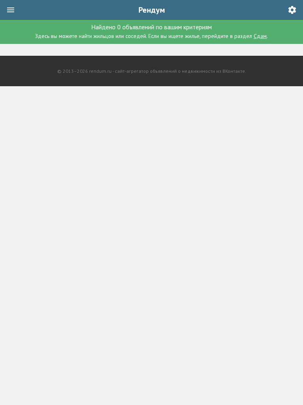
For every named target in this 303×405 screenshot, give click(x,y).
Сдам (260, 36)
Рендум (151, 10)
